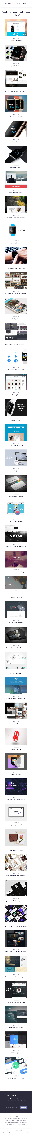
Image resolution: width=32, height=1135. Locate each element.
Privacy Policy (19, 1130)
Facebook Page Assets (16, 192)
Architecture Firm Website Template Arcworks (16, 724)
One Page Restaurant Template (16, 218)
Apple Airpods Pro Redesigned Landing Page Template (16, 901)
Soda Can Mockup (16, 749)
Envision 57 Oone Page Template (16, 546)
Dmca (14, 1130)
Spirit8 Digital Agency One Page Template (16, 344)
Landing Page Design (16, 673)
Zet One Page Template (16, 1027)
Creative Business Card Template (16, 648)
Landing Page (16, 471)
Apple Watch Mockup (16, 66)
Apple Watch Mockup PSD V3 (16, 268)
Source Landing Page (16, 40)
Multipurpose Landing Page (16, 572)
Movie (4, 1132)
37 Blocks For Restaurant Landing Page (16, 293)
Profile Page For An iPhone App (16, 1002)
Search (25, 1130)
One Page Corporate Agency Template (16, 91)
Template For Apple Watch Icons (16, 369)
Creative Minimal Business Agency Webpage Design (16, 977)
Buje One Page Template (16, 622)
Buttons (16, 38)
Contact (10, 1130)
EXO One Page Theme (16, 597)
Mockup (10, 1132)
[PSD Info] (8, 4)
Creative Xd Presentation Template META (16, 926)
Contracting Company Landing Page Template (16, 825)
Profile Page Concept (16, 319)
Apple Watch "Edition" (16, 116)
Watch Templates (16, 420)
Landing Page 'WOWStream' (16, 1078)
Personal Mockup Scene (16, 850)
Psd (28, 1132)
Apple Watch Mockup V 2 (16, 167)
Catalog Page (16, 395)
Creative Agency (16, 1053)
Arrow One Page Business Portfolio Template (16, 698)
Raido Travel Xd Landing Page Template (16, 951)
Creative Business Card (16, 496)
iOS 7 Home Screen (16, 521)
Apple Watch (16, 142)
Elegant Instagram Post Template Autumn (16, 875)
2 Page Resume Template (16, 445)
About (6, 1130)
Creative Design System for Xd (16, 800)
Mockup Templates (20, 1132)
